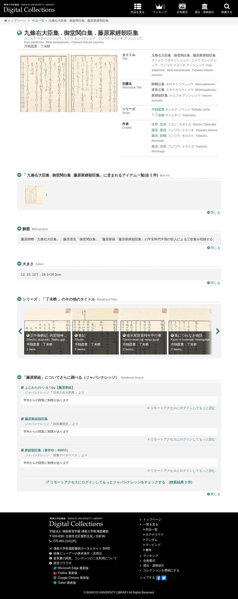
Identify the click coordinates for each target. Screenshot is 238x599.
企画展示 (149, 560)
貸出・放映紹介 (153, 565)
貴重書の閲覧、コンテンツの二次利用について (85, 558)
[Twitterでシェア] (164, 577)
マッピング (153, 545)
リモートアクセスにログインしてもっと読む (182, 408)
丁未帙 (160, 115)
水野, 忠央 (159, 124)
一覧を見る (150, 524)
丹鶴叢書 (158, 109)
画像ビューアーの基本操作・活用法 (77, 553)
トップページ (17, 20)
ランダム (151, 539)
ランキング (150, 555)
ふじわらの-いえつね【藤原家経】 (50, 387)
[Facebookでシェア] (158, 577)
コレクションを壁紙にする (161, 570)
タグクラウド (154, 534)
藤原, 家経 (159, 130)
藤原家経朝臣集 (36, 419)
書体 (148, 550)
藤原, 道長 (159, 146)
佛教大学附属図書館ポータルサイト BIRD (81, 548)
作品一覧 (38, 20)
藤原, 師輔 (159, 135)
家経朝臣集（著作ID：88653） (47, 450)
